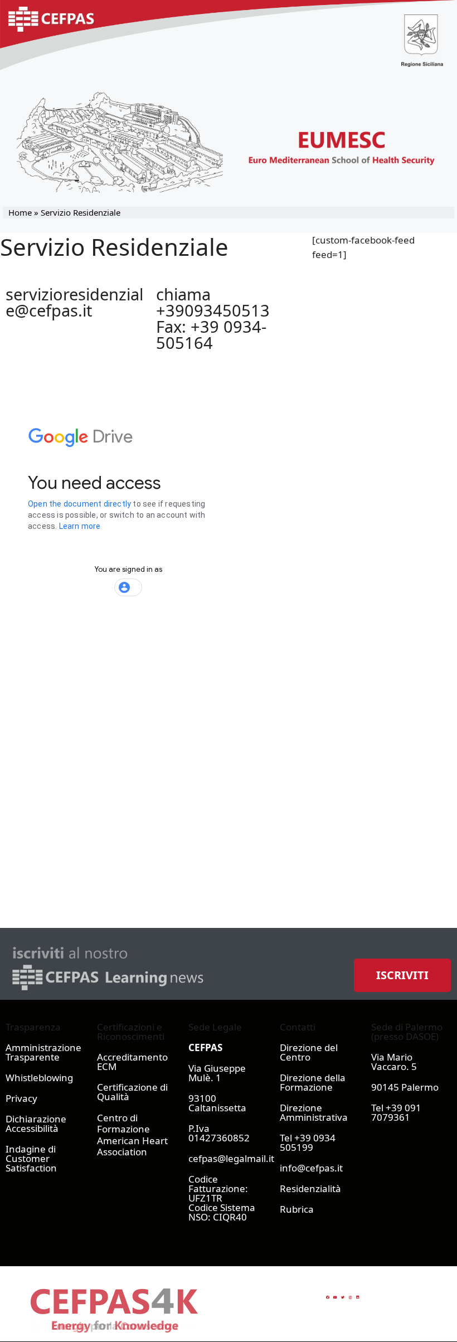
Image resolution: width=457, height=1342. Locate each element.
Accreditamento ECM (132, 1062)
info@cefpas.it (311, 1167)
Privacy (21, 1098)
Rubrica (297, 1209)
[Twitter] (343, 1297)
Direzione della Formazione (313, 1082)
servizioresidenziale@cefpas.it (74, 302)
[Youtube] (335, 1297)
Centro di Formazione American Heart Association (132, 1134)
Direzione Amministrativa (314, 1112)
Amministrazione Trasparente (43, 1052)
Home (20, 212)
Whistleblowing (39, 1077)
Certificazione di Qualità (132, 1092)
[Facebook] (327, 1297)
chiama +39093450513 (213, 302)
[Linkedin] (358, 1297)
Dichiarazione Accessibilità (36, 1123)
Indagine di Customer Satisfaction (31, 1158)
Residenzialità (310, 1188)
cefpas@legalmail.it (231, 1158)
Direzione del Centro (309, 1052)
